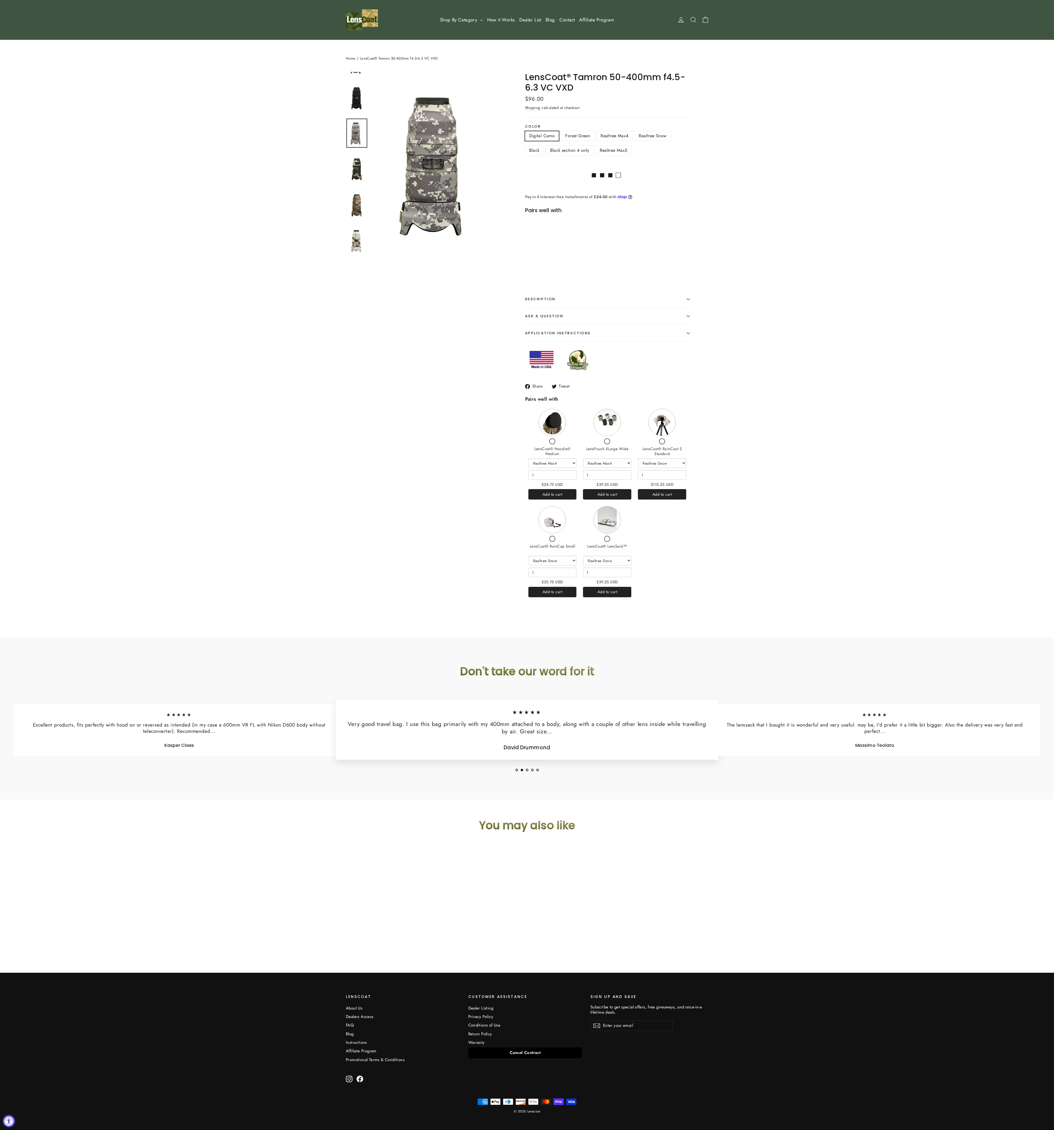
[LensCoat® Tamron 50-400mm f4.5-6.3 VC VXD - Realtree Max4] (547, 258)
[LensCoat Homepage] (362, 19)
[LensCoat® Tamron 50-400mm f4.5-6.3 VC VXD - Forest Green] (540, 258)
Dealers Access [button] (360, 1017)
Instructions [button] (356, 1042)
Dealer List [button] (530, 19)
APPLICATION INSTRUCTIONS (558, 333)
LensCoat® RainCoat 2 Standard (662, 451)
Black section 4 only (569, 150)
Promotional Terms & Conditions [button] (375, 1060)
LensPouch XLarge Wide (607, 449)
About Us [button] (354, 1008)
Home (350, 58)
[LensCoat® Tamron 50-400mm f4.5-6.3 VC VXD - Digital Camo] (533, 258)
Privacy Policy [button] (481, 1017)
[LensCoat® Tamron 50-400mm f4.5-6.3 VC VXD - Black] (561, 258)
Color (533, 126)
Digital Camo (542, 136)
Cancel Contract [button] (525, 1053)
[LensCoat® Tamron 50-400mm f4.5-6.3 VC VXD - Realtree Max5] (574, 258)
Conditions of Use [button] (484, 1025)
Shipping (532, 107)
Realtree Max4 (614, 136)
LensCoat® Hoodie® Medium (552, 451)
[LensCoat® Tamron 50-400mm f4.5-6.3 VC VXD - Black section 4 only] (567, 258)
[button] (516, 770)
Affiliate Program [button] (596, 19)
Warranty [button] (476, 1042)
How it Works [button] (501, 19)
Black (534, 150)
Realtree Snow (652, 136)
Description (540, 299)
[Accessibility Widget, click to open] (9, 1121)
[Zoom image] (438, 164)
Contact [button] (567, 19)
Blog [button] (550, 19)
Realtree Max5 (613, 150)
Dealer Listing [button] (481, 1008)
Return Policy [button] (480, 1034)
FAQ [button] (350, 1025)
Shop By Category (459, 19)
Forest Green (577, 136)
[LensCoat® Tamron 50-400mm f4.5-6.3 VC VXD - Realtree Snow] (554, 258)
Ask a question (544, 316)
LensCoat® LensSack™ (607, 546)
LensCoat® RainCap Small (552, 546)
